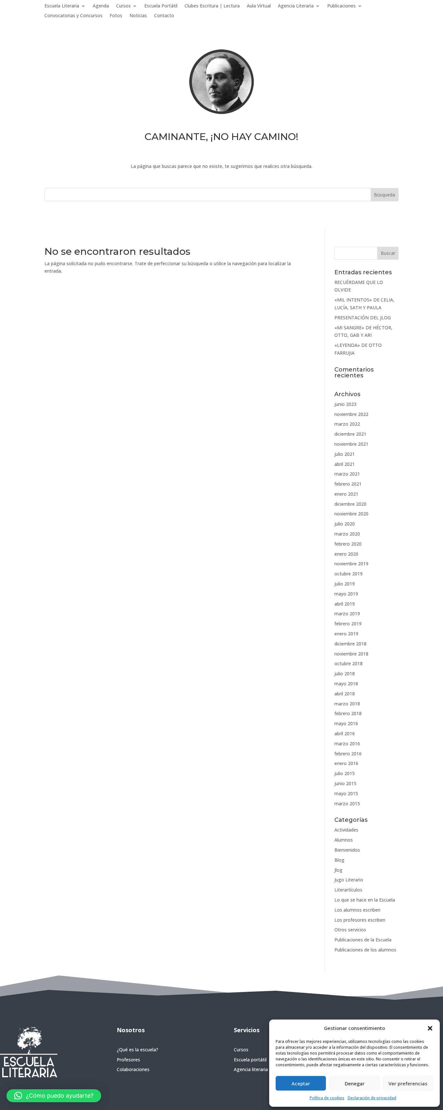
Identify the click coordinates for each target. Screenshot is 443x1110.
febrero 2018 (348, 713)
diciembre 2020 (350, 504)
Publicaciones (341, 6)
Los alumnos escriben (357, 910)
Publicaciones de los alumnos (365, 950)
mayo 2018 (346, 683)
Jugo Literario (348, 880)
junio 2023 (345, 404)
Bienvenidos (347, 850)
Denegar (355, 1083)
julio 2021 (344, 454)
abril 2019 (344, 604)
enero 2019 (346, 634)
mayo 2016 (346, 723)
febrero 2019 (348, 623)
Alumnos (343, 840)
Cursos (123, 6)
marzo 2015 (347, 803)
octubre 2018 (348, 663)
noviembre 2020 (351, 514)
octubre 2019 (348, 574)
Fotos (116, 15)
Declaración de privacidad (372, 1098)
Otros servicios (350, 930)
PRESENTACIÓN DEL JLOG (362, 317)
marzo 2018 (347, 704)
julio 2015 (344, 773)
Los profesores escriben (359, 920)
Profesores (128, 1060)
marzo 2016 (347, 743)
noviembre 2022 (351, 414)
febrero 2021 (348, 484)
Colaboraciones (133, 1069)
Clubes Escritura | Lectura (212, 6)
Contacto (164, 15)
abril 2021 (344, 464)
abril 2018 (344, 694)
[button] (430, 1028)
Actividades (346, 830)
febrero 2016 (348, 753)
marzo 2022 (347, 424)
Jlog (338, 870)
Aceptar (301, 1083)
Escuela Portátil (160, 6)
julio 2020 (344, 524)
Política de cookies (327, 1098)
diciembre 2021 (350, 434)
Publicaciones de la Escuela (362, 940)
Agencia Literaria (296, 6)
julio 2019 (344, 584)
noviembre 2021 (351, 444)
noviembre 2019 (351, 564)
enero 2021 (346, 494)
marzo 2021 (347, 474)
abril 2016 (344, 733)
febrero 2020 (348, 544)
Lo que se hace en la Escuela (364, 900)
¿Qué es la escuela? (137, 1049)
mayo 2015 (346, 793)
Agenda (101, 6)
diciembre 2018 (350, 644)
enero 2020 (346, 554)
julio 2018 (344, 673)
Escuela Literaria (61, 6)
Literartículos (348, 890)
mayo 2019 (346, 594)
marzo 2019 (347, 613)
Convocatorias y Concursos (73, 15)
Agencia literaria (251, 1069)
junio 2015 (345, 783)
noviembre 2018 (351, 654)
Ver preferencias (408, 1083)
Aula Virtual (259, 6)
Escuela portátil (250, 1060)
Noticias (138, 15)
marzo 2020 (347, 534)
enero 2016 (346, 763)
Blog (339, 860)
